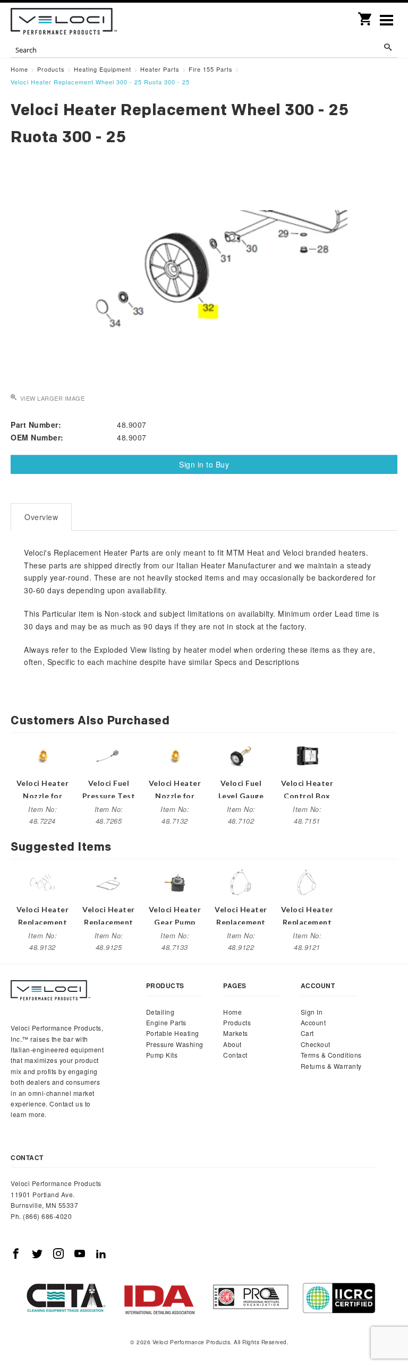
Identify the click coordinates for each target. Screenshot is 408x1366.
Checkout (315, 1044)
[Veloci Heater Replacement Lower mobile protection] (109, 881)
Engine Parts (166, 1022)
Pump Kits (162, 1054)
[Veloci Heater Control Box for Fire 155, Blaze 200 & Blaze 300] (307, 755)
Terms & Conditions (331, 1054)
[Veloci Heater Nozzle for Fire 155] (174, 755)
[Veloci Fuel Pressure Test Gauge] (109, 755)
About (232, 1044)
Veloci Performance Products (64, 21)
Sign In (312, 1011)
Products (237, 1022)
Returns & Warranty (331, 1065)
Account (313, 1022)
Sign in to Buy (204, 464)
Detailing (160, 1011)
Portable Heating (172, 1033)
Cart (307, 1033)
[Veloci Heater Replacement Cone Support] (42, 881)
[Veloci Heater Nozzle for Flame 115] (42, 755)
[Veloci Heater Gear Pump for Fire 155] (174, 881)
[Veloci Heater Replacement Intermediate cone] (307, 881)
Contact (235, 1054)
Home (232, 1011)
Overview (41, 517)
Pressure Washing (174, 1044)
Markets (235, 1033)
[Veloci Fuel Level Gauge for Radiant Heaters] (241, 755)
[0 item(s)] (365, 15)
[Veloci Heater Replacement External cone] (241, 881)
